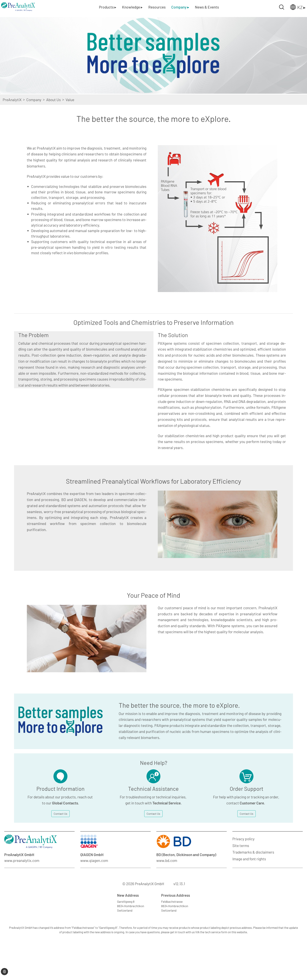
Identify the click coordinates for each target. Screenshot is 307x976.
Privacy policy (243, 839)
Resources (157, 7)
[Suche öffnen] (281, 7)
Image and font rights (249, 859)
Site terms (240, 845)
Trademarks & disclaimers (253, 852)
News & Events (207, 7)
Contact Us (60, 813)
